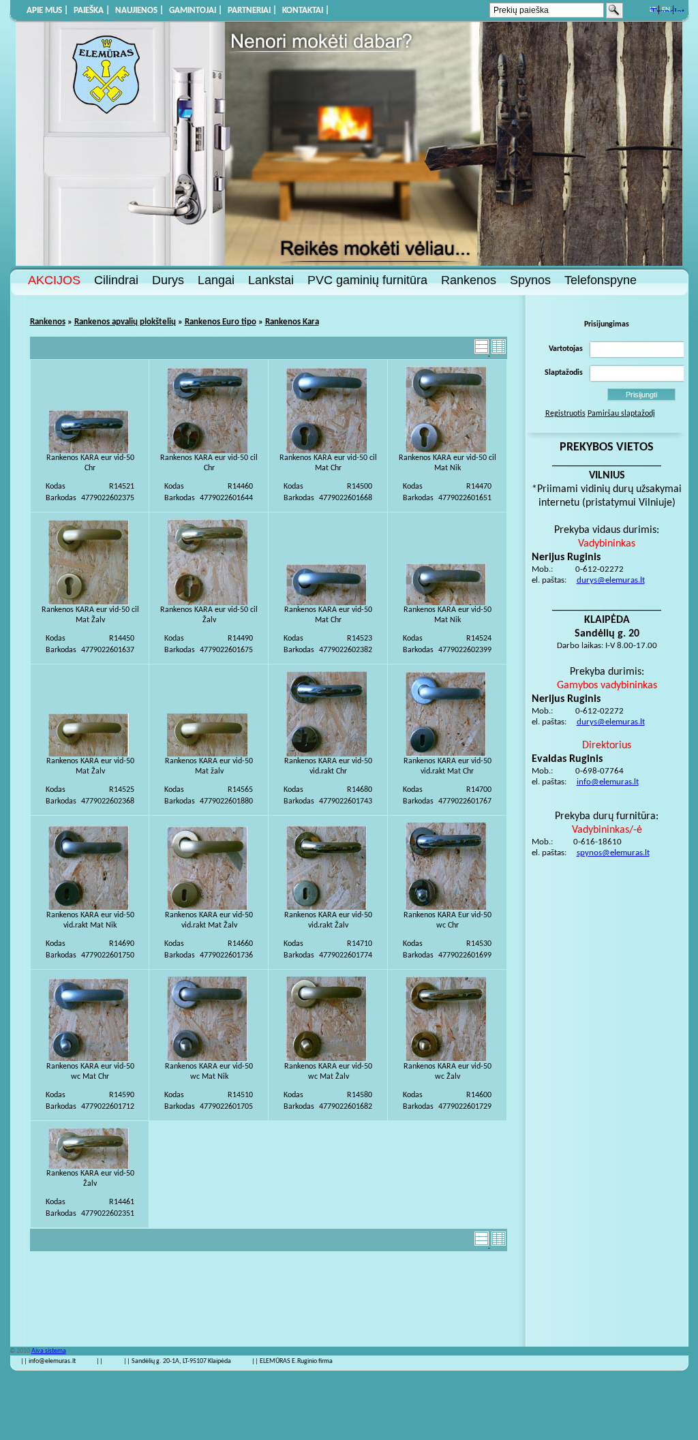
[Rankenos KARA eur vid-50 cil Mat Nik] (446, 451)
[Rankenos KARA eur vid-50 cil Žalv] (207, 603)
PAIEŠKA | (92, 10)
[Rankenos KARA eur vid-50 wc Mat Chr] (88, 1060)
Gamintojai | (195, 10)
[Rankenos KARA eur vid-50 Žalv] (88, 1167)
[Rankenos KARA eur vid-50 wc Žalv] (446, 1060)
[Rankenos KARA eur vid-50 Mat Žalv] (88, 754)
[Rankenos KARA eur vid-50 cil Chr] (207, 451)
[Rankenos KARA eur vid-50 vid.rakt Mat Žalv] (207, 908)
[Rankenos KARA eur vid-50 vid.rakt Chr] (326, 754)
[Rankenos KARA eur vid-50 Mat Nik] (446, 603)
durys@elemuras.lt (611, 580)
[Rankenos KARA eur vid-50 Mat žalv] (207, 754)
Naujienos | (139, 10)
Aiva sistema (48, 1351)
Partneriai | (252, 10)
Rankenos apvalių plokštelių (125, 322)
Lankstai (271, 280)
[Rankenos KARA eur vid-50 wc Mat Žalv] (326, 1060)
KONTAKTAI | (305, 10)
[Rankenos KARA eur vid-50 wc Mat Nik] (207, 1060)
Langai (216, 280)
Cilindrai (116, 280)
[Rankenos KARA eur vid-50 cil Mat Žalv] (88, 603)
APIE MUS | (47, 10)
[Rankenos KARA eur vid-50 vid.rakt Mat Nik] (88, 908)
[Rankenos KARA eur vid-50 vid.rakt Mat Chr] (446, 754)
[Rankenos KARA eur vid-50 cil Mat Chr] (326, 451)
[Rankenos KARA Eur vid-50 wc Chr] (446, 908)
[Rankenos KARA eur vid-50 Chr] (88, 451)
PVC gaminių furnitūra (367, 280)
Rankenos (468, 280)
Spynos (530, 280)
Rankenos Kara (292, 322)
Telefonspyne (600, 280)
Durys (168, 280)
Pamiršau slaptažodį (621, 414)
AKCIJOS (54, 280)
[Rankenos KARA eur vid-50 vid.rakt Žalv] (326, 908)
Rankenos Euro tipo (220, 322)
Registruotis (565, 414)
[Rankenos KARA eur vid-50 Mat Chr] (326, 603)
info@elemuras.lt (608, 782)
